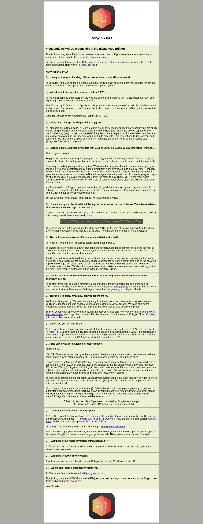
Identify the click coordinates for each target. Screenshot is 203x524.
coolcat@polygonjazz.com (90, 473)
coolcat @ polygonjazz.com (92, 57)
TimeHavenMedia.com (113, 426)
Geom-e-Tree (113, 419)
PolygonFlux (120, 286)
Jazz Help (82, 62)
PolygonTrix (98, 419)
